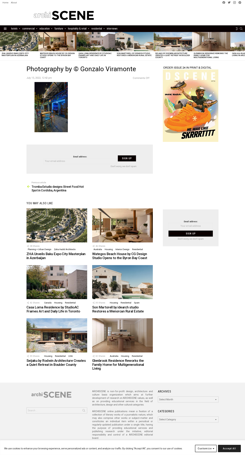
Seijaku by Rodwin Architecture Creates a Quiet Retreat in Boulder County (172, 55)
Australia (98, 249)
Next (243, 46)
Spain (137, 302)
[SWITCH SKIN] (237, 28)
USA (70, 356)
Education (45, 28)
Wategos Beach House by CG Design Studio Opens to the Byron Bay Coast (57, 55)
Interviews (112, 28)
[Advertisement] (190, 178)
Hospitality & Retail (77, 28)
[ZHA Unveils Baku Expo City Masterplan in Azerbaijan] (19, 41)
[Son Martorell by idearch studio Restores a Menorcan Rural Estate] (134, 41)
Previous (1, 46)
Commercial (28, 28)
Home (5, 2)
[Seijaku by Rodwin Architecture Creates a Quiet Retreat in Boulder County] (173, 41)
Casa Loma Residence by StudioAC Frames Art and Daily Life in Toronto (95, 55)
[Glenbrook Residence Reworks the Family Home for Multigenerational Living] (211, 41)
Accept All (229, 448)
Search (83, 411)
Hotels (14, 28)
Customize (205, 448)
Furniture (58, 28)
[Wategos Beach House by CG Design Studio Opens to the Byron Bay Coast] (57, 41)
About (14, 2)
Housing (109, 249)
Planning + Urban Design (39, 249)
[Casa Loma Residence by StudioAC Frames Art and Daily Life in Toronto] (96, 41)
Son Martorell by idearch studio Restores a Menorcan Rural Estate (134, 54)
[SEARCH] (241, 28)
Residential (96, 28)
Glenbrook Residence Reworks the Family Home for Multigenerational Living (118, 364)
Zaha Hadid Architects (65, 249)
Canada (48, 302)
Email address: (80, 156)
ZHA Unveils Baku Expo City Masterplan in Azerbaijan (15, 54)
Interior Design (123, 249)
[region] (122, 447)
